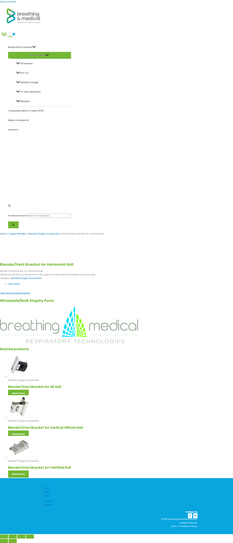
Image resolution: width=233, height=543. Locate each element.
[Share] (21, 536)
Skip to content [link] (8, 1)
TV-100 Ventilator (30, 91)
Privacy (194, 526)
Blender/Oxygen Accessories (44, 233)
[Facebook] (190, 515)
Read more (18, 393)
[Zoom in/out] (4, 536)
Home (3, 233)
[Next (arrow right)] (13, 541)
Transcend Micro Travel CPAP (26, 110)
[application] (34, 47)
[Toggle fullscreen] (13, 536)
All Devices (26, 63)
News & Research (18, 120)
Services (48, 501)
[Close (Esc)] (30, 536)
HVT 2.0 (24, 73)
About (47, 488)
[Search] (13, 224)
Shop (46, 491)
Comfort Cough (29, 82)
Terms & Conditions (179, 526)
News (46, 495)
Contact (13, 129)
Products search (17, 215)
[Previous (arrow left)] (4, 541)
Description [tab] (14, 283)
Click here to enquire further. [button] (15, 293)
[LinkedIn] (195, 515)
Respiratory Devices (20, 47)
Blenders (25, 101)
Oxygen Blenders (17, 233)
